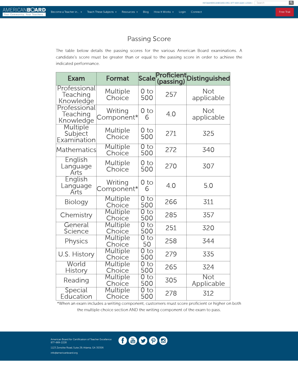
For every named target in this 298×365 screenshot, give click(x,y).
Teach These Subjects (100, 12)
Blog (146, 12)
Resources (129, 12)
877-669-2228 (237, 3)
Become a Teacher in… (65, 12)
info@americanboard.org (216, 3)
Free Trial (284, 12)
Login (248, 3)
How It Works (162, 12)
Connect (196, 12)
